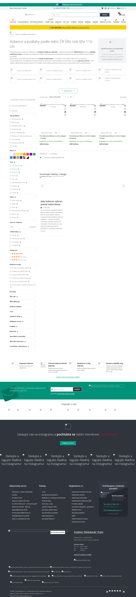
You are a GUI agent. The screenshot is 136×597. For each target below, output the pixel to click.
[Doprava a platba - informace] (68, 568)
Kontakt (24, 8)
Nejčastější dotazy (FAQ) (19, 510)
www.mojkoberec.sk (25, 596)
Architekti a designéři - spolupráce (83, 507)
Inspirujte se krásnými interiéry (81, 492)
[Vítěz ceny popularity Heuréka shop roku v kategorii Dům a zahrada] (30, 14)
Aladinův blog (46, 501)
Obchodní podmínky (78, 513)
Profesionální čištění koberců (21, 513)
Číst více (43, 231)
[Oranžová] (24, 154)
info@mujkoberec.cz (114, 510)
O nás (43, 492)
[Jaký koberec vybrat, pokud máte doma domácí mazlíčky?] (53, 186)
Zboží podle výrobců (78, 495)
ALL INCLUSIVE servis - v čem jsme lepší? (24, 504)
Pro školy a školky (77, 504)
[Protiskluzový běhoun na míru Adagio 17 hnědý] (53, 115)
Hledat (104, 15)
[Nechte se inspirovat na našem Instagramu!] (68, 426)
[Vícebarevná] (24, 157)
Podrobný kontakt (113, 514)
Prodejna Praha (17, 498)
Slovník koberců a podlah (50, 513)
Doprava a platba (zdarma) (20, 501)
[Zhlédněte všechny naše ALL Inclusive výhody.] (15, 581)
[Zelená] (34, 154)
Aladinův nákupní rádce (49, 507)
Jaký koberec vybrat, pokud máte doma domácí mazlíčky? (52, 204)
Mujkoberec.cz (39, 593)
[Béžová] (21, 154)
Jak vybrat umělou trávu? (50, 510)
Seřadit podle (44, 97)
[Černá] (21, 157)
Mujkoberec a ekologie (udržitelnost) (53, 498)
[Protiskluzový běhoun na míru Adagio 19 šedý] (112, 115)
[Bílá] (11, 154)
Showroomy (17, 8)
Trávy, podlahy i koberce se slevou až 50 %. (70, 27)
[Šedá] (18, 157)
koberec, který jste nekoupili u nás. (112, 59)
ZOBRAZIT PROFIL (68, 443)
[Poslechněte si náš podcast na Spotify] (50, 581)
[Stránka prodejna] (38, 545)
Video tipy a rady (47, 504)
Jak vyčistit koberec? (48, 519)
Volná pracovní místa (78, 522)
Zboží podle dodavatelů (79, 498)
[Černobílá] (27, 157)
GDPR (73, 516)
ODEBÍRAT (77, 389)
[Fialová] (31, 154)
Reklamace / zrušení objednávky (22, 492)
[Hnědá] (14, 157)
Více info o (62, 394)
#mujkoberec (110, 434)
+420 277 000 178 (62, 8)
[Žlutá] (18, 154)
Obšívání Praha (76, 510)
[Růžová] (14, 154)
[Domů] (12, 32)
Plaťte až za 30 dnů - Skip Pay (21, 507)
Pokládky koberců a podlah (20, 516)
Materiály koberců (48, 516)
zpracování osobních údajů (65, 394)
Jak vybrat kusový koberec (50, 495)
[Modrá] (11, 157)
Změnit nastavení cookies (80, 519)
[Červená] (27, 154)
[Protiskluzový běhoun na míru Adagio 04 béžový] (82, 115)
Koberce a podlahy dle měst (21, 519)
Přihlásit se (112, 8)
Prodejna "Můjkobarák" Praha (88, 532)
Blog (11, 8)
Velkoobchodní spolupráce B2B (81, 501)
